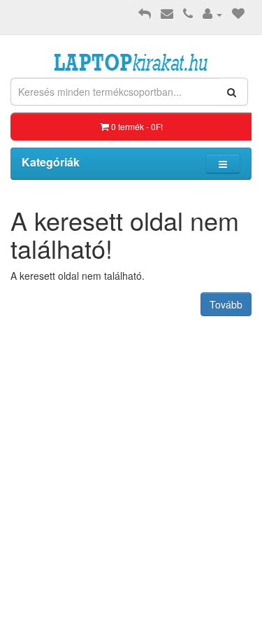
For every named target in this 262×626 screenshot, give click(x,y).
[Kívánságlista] (238, 14)
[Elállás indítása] (144, 14)
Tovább (226, 304)
